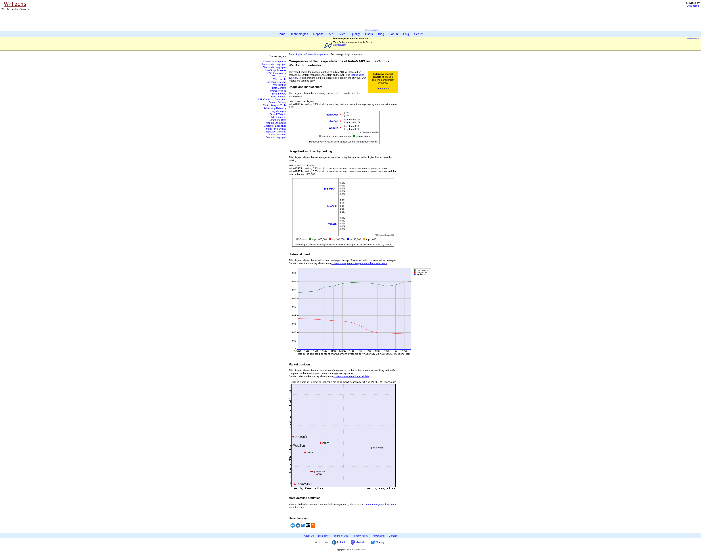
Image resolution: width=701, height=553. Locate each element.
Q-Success (693, 5)
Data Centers (279, 87)
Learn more (383, 88)
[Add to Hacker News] (313, 528)
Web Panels (279, 79)
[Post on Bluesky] (302, 528)
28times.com (339, 45)
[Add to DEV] (308, 528)
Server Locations (277, 134)
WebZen (333, 127)
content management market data (351, 376)
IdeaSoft (333, 121)
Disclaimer (323, 535)
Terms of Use (341, 535)
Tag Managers (278, 111)
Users (369, 34)
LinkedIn (341, 542)
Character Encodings (275, 125)
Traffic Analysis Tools (274, 105)
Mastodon (360, 542)
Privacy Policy (360, 535)
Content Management (274, 61)
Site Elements (278, 117)
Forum (393, 34)
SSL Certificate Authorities (272, 99)
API (331, 34)
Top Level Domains (276, 131)
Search (419, 34)
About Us (309, 535)
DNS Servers (279, 93)
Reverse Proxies (277, 90)
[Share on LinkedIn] (297, 528)
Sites (342, 34)
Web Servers (279, 76)
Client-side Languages (274, 67)
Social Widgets (278, 114)
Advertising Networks (275, 108)
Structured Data (277, 120)
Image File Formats (275, 128)
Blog (381, 34)
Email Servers (278, 96)
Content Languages (276, 137)
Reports (318, 34)
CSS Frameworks (276, 73)
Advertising (378, 535)
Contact (393, 535)
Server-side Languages (274, 64)
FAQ (406, 34)
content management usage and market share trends (359, 263)
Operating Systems (276, 82)
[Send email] (292, 528)
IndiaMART (332, 114)
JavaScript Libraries (275, 70)
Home (281, 34)
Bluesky (379, 542)
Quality (355, 34)
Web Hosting (279, 85)
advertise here (372, 30)
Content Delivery (277, 102)
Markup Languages (276, 123)
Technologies (299, 34)
